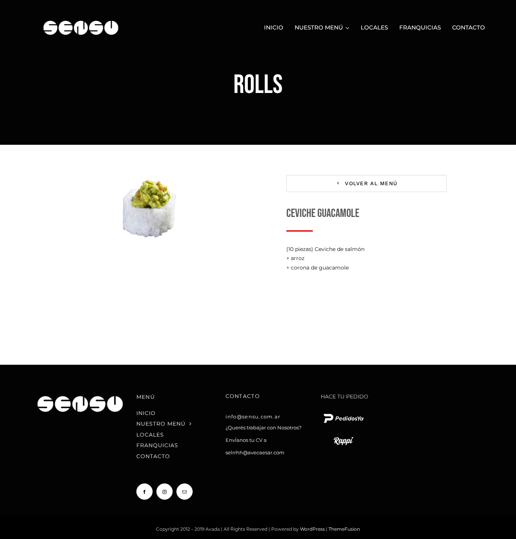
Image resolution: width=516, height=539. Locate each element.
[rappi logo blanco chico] (343, 436)
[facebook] (144, 491)
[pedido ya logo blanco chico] (343, 413)
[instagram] (164, 491)
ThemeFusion (344, 529)
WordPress (313, 529)
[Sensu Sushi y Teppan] (81, 17)
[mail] (184, 491)
